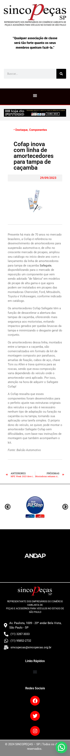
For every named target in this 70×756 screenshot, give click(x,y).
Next (7, 507)
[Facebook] (35, 701)
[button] (35, 95)
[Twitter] (35, 716)
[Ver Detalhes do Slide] (35, 113)
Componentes (38, 130)
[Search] (61, 74)
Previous (65, 507)
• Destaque (21, 130)
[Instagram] (35, 731)
